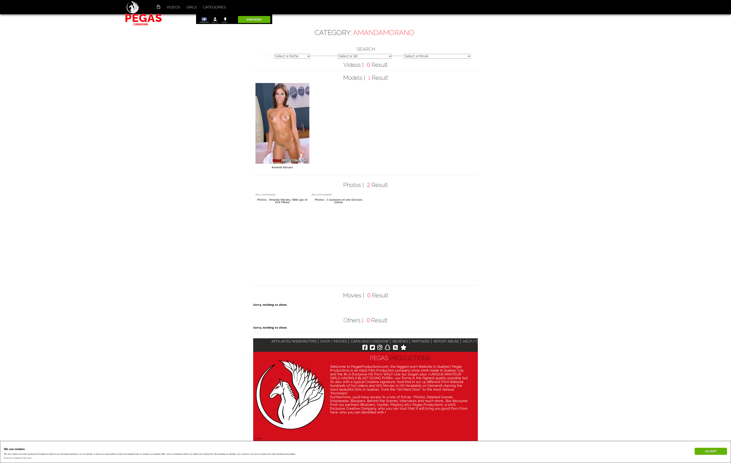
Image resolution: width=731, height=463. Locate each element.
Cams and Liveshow (370, 341)
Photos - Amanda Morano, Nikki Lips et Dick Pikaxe (282, 200)
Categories (214, 7)
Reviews (400, 341)
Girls (191, 7)
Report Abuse (446, 341)
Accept (711, 451)
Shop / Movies (333, 341)
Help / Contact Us (480, 341)
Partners (421, 341)
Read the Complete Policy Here (18, 458)
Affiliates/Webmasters (294, 341)
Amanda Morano (282, 167)
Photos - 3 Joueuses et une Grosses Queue (338, 200)
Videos (173, 7)
